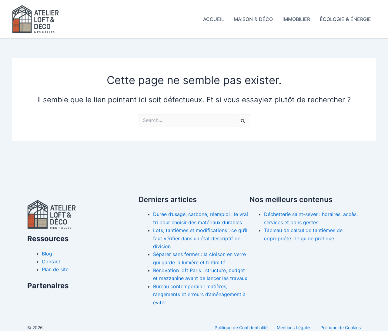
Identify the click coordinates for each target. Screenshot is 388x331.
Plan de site (55, 269)
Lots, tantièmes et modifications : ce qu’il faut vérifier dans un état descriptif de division (200, 238)
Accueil (213, 19)
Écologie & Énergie (345, 19)
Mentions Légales (294, 327)
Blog (47, 254)
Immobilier (296, 19)
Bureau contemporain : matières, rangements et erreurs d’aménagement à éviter (199, 294)
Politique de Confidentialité (241, 327)
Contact (51, 261)
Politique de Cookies (340, 327)
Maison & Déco (253, 19)
